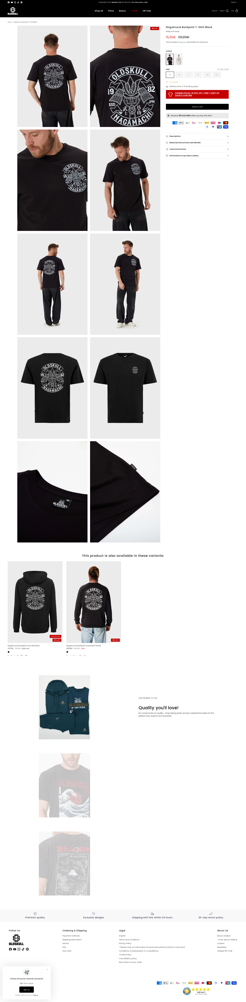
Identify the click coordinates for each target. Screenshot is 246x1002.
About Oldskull (223, 936)
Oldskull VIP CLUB (224, 951)
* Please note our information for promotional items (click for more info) (152, 947)
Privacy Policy (125, 943)
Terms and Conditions (129, 939)
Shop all (99, 10)
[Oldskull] (13, 11)
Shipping (182, 42)
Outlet (134, 10)
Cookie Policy (125, 954)
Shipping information (72, 939)
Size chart (67, 951)
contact (220, 943)
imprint (122, 936)
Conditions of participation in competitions (138, 951)
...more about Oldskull (227, 939)
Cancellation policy (128, 958)
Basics (122, 10)
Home (10, 22)
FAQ (64, 947)
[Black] (8, 652)
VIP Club (147, 10)
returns (66, 943)
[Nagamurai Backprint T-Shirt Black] (170, 59)
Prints (111, 10)
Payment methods (71, 936)
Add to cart (197, 106)
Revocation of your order (130, 962)
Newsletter (222, 947)
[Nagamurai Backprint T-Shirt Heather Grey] (179, 59)
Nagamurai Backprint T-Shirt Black (25, 22)
